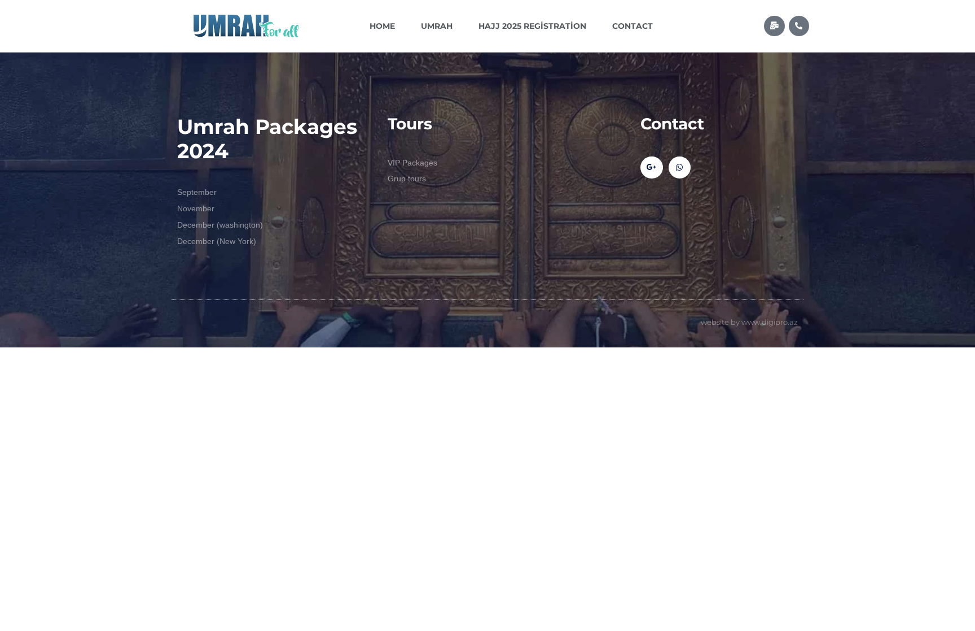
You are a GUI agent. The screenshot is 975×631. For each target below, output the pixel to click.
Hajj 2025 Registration (532, 26)
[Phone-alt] (799, 26)
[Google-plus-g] (651, 167)
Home (382, 26)
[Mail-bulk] (774, 26)
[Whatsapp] (680, 167)
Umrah (437, 26)
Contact (632, 26)
